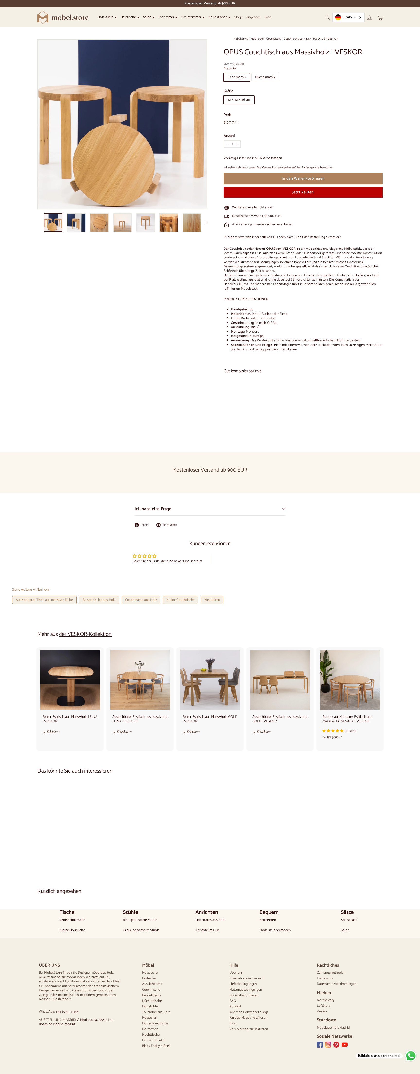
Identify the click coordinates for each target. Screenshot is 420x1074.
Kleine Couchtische (180, 600)
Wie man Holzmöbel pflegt (248, 1012)
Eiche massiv (236, 77)
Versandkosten (271, 167)
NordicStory (326, 1000)
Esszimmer (166, 17)
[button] (333, 731)
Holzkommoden (154, 1040)
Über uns (236, 973)
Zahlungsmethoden (331, 973)
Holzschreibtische (155, 1023)
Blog (267, 17)
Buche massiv (265, 77)
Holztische (129, 17)
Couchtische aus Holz (141, 600)
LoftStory (324, 1006)
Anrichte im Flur (207, 930)
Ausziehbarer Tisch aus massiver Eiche (44, 600)
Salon (147, 17)
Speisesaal (349, 920)
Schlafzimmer (191, 17)
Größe (229, 91)
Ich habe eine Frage (153, 509)
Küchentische (152, 1001)
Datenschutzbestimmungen (337, 984)
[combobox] (348, 17)
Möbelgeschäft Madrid (333, 1028)
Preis (228, 114)
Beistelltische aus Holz (99, 600)
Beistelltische (152, 995)
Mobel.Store (240, 38)
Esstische (149, 978)
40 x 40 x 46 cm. (239, 100)
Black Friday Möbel (156, 1046)
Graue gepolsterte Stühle (141, 930)
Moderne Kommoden (275, 930)
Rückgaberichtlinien (243, 995)
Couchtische (273, 38)
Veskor (322, 1011)
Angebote (253, 17)
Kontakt (235, 1006)
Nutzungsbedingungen (245, 990)
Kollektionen (218, 17)
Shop (238, 17)
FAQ (232, 1001)
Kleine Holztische (72, 930)
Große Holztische (72, 920)
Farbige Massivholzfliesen (248, 1018)
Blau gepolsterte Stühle (140, 920)
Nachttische (151, 1035)
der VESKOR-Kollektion (85, 634)
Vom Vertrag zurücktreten (248, 1029)
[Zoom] (122, 124)
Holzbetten (150, 1029)
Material (230, 68)
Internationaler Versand (246, 978)
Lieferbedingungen (243, 984)
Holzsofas (149, 1018)
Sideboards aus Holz (210, 920)
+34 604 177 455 (67, 1011)
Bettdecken (267, 920)
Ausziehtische (152, 984)
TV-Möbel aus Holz (156, 1012)
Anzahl (229, 135)
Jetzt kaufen (303, 192)
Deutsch (349, 17)
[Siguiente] (204, 222)
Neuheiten (212, 600)
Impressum (325, 978)
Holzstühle (106, 17)
